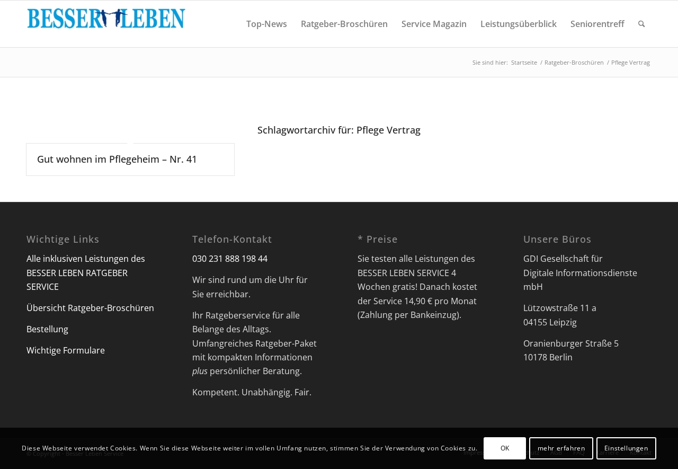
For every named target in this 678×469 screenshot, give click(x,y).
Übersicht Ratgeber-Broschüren (90, 308)
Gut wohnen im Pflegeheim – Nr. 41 (117, 159)
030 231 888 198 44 (229, 258)
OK (505, 448)
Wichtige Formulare (65, 350)
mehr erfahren (561, 448)
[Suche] (641, 24)
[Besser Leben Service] (105, 24)
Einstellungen (626, 448)
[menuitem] (266, 24)
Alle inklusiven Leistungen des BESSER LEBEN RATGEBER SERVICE (85, 273)
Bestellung (47, 329)
